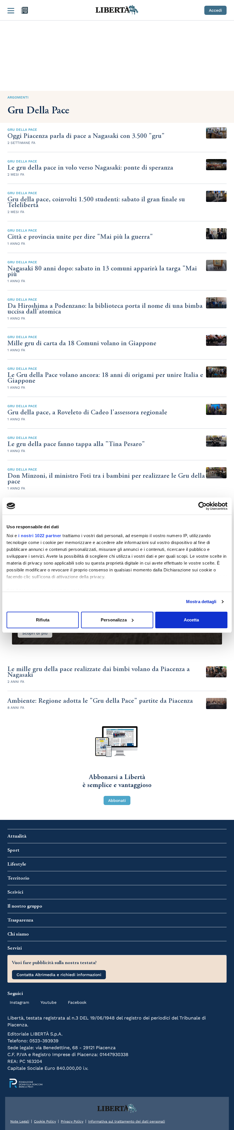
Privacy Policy (72, 1121)
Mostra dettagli (201, 601)
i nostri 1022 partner (39, 535)
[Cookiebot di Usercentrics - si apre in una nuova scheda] (202, 506)
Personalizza (114, 619)
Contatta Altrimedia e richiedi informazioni (59, 974)
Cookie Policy (45, 1121)
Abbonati (117, 800)
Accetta (191, 619)
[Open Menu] (10, 10)
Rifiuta (42, 619)
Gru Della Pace (22, 130)
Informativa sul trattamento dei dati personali (126, 1121)
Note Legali (19, 1121)
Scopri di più (35, 633)
